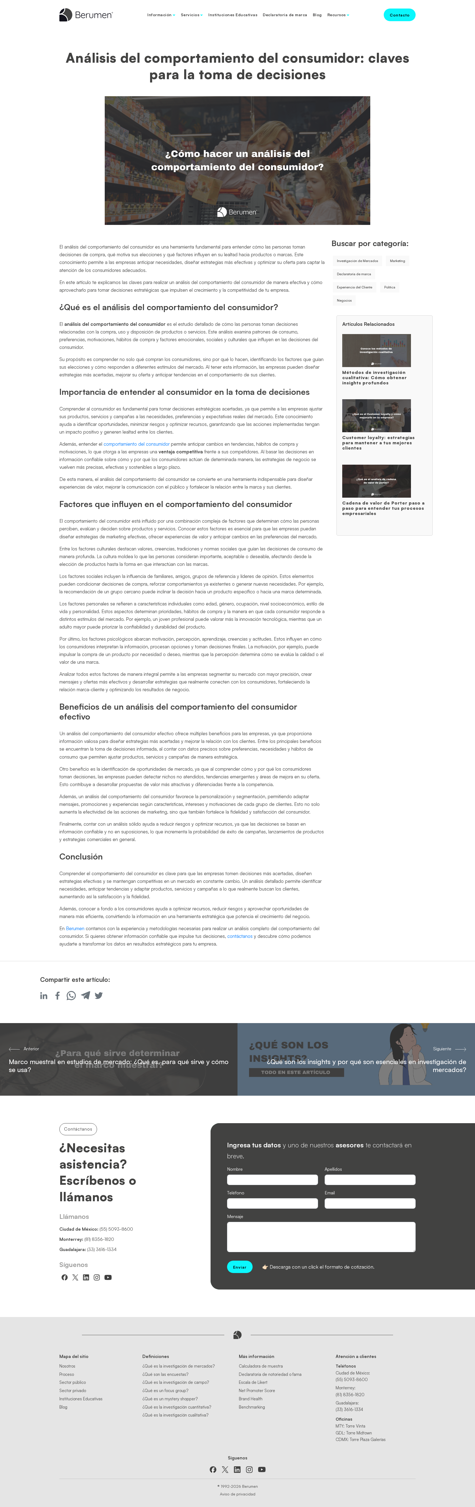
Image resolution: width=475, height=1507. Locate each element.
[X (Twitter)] (225, 1469)
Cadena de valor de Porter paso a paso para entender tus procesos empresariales (383, 508)
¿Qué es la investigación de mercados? (178, 1366)
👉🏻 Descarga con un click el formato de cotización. (318, 1267)
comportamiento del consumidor (137, 444)
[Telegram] (84, 995)
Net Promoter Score (257, 1390)
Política (389, 287)
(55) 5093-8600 (116, 1229)
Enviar (240, 1267)
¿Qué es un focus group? (165, 1390)
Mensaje (235, 1216)
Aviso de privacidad (237, 1494)
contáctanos (240, 936)
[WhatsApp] (71, 995)
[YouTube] (262, 1469)
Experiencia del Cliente (354, 287)
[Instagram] (249, 1469)
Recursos (336, 14)
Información (159, 14)
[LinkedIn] (237, 1469)
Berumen (75, 928)
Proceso (66, 1374)
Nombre (235, 1169)
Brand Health (251, 1398)
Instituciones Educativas (232, 14)
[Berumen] (86, 14)
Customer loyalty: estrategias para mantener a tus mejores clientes (378, 443)
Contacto (400, 15)
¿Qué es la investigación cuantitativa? (176, 1407)
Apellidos (333, 1169)
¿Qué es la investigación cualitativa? (175, 1415)
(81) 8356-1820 (99, 1239)
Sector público (72, 1382)
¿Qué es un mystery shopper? (170, 1398)
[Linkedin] (43, 995)
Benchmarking (252, 1407)
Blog (317, 14)
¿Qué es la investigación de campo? (175, 1382)
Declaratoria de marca (285, 14)
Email (330, 1192)
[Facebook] (57, 995)
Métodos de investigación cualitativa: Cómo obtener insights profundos (374, 377)
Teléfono (235, 1192)
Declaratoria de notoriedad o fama (270, 1374)
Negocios (344, 300)
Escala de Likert (253, 1382)
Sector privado (72, 1390)
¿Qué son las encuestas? (165, 1374)
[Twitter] (98, 995)
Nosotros (67, 1366)
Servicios (190, 14)
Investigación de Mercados (357, 261)
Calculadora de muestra (261, 1366)
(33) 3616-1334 (102, 1249)
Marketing (397, 261)
